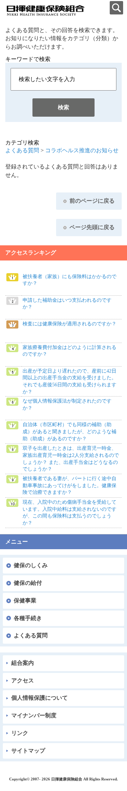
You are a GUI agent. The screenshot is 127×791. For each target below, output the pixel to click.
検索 (63, 107)
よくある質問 (22, 150)
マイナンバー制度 (33, 715)
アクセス (22, 680)
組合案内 (22, 663)
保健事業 (25, 600)
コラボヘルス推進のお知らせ (82, 150)
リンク (19, 733)
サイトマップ (28, 751)
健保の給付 (28, 583)
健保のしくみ (31, 565)
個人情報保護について (39, 698)
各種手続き (28, 618)
